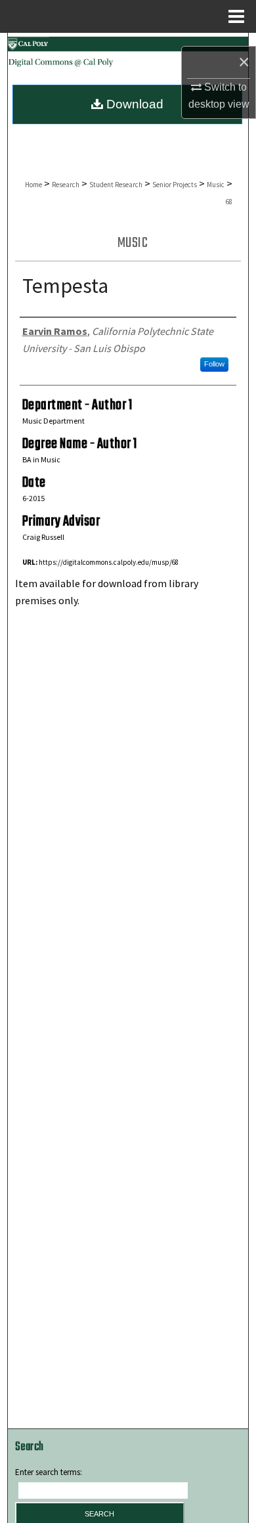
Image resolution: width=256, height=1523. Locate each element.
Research (65, 184)
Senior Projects (174, 184)
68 (229, 201)
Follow (214, 364)
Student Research (115, 184)
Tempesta (65, 286)
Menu (236, 16)
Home (33, 184)
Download (133, 104)
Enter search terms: (48, 1472)
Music (215, 184)
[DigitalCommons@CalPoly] (128, 54)
